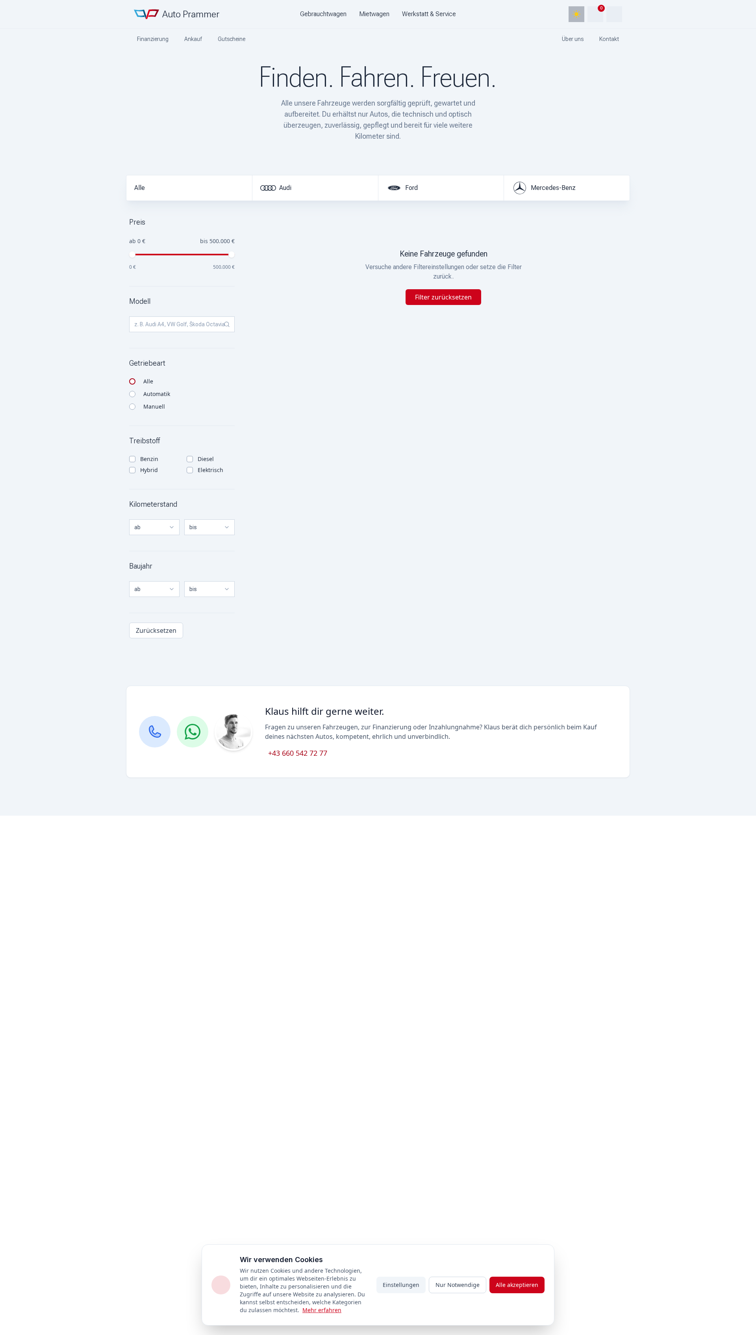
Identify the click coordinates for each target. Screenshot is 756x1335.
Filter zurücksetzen (443, 297)
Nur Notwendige (457, 1285)
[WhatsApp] (192, 731)
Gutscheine (231, 39)
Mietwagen (374, 14)
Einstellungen (401, 1285)
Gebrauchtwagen (323, 14)
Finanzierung (153, 39)
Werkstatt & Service (429, 14)
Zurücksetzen (156, 630)
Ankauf (193, 39)
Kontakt (609, 39)
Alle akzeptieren (517, 1285)
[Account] (614, 14)
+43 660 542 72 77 (297, 753)
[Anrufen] (154, 731)
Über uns (573, 39)
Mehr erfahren (321, 1310)
